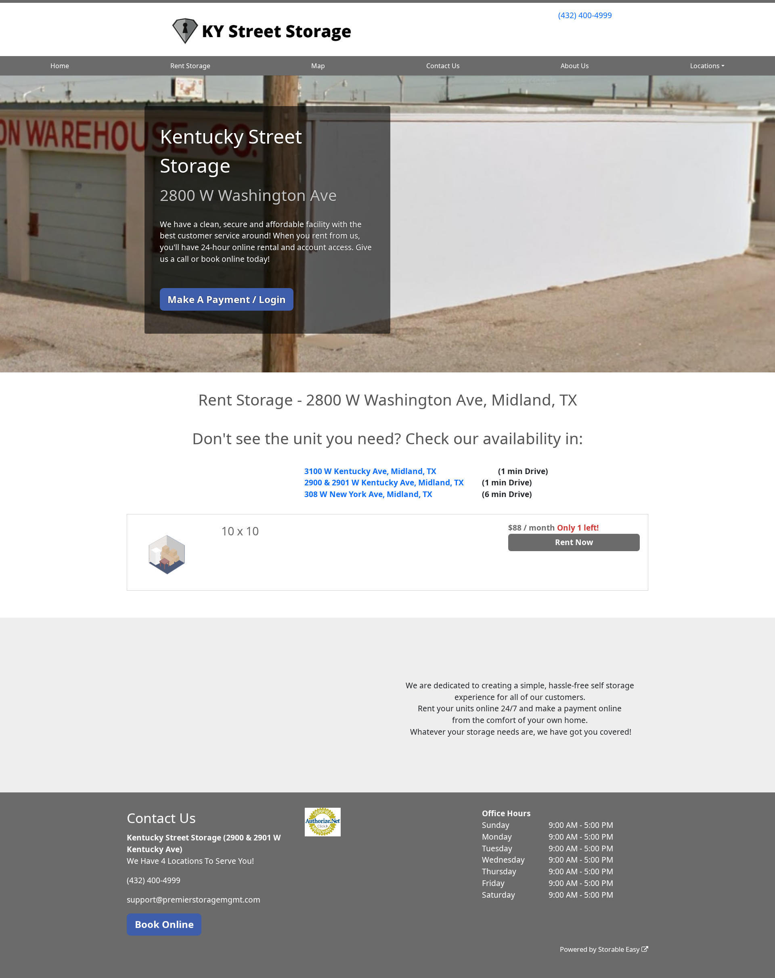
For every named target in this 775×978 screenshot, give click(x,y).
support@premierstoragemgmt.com (193, 899)
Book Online (164, 924)
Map (318, 65)
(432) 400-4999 (585, 15)
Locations (705, 65)
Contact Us (443, 65)
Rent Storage (190, 65)
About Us (575, 65)
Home (59, 65)
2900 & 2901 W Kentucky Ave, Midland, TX (384, 482)
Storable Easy (619, 949)
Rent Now (574, 542)
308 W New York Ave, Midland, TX (368, 494)
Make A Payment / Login (227, 299)
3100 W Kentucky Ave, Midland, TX (370, 471)
